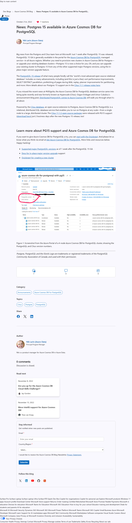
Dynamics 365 (30, 510)
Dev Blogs (7, 11)
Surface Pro (4, 499)
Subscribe (24, 462)
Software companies (95, 513)
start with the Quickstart (87, 136)
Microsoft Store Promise (95, 501)
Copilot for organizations (69, 499)
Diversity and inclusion (53, 516)
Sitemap (23, 521)
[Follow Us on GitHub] (38, 481)
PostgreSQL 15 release (30, 76)
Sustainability (77, 516)
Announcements (24, 292)
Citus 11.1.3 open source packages (66, 113)
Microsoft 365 (42, 510)
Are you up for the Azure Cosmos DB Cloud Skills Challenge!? (35, 387)
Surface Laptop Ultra (30, 499)
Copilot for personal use (89, 499)
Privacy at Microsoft (28, 516)
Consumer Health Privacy (10, 521)
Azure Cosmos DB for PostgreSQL (86, 57)
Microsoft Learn (15, 513)
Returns (53, 501)
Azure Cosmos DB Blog (24, 11)
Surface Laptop (15, 499)
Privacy (45, 521)
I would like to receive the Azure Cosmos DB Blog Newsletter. (50, 455)
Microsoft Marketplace (78, 513)
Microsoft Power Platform (58, 510)
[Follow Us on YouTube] (32, 481)
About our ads (104, 521)
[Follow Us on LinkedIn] (26, 481)
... (87, 11)
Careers (117, 513)
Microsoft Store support (40, 501)
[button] (66, 230)
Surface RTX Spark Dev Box (48, 499)
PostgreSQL (41, 304)
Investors (40, 516)
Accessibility (67, 516)
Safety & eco (86, 521)
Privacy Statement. (74, 455)
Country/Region (25, 444)
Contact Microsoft (34, 521)
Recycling (95, 521)
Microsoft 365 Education (59, 504)
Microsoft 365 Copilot (90, 510)
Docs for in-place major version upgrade (40, 153)
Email (21, 433)
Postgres (29, 304)
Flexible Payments (112, 501)
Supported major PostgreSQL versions (39, 149)
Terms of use (66, 521)
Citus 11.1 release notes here (87, 85)
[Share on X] (25, 317)
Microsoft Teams (75, 510)
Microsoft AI (5, 510)
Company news (14, 516)
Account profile (10, 501)
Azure (114, 510)
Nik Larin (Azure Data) (33, 40)
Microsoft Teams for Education (37, 504)
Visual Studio (109, 513)
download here (24, 116)
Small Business (105, 510)
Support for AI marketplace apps (34, 513)
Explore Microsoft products (109, 499)
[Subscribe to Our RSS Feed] (44, 481)
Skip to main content (8, 1)
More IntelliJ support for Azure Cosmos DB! (36, 408)
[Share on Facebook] (18, 317)
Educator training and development (106, 504)
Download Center (23, 501)
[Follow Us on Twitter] (20, 481)
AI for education (23, 507)
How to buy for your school (80, 504)
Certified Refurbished (77, 501)
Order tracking (62, 501)
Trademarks (76, 521)
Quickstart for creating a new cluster (38, 157)
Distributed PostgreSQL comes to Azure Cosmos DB (63, 97)
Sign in (4, 19)
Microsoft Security (17, 510)
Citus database (37, 107)
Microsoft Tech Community (58, 513)
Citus (20, 304)
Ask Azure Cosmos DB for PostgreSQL (63, 139)
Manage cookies (54, 521)
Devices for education (16, 504)
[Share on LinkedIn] (32, 317)
